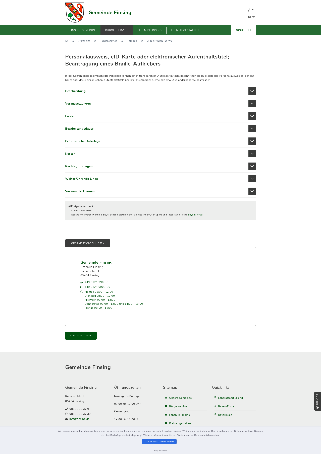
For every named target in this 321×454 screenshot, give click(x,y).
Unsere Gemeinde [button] (83, 30)
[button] (160, 91)
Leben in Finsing (179, 415)
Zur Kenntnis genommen (159, 441)
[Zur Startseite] (67, 41)
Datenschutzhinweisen (207, 435)
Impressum (160, 450)
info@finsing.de (79, 419)
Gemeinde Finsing (110, 12)
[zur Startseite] (74, 13)
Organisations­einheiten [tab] (87, 243)
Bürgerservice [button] (116, 30)
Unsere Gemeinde (180, 398)
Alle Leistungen (82, 335)
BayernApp (225, 415)
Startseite (84, 41)
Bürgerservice (109, 41)
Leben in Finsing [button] (149, 30)
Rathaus (132, 41)
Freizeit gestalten (180, 423)
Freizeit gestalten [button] (185, 30)
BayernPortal (195, 214)
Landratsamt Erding (230, 398)
